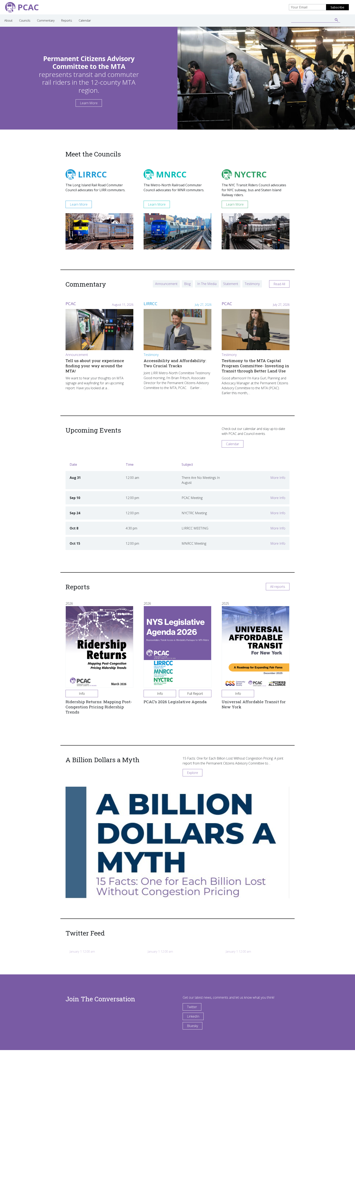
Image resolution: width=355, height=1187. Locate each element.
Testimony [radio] (252, 283)
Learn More (89, 103)
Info (82, 693)
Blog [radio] (187, 283)
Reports (66, 20)
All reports (277, 586)
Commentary (46, 20)
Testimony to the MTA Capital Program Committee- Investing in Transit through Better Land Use (255, 365)
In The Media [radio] (207, 283)
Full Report (195, 693)
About (8, 20)
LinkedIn (193, 1016)
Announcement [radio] (166, 283)
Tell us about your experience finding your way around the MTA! (95, 365)
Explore (192, 772)
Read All (279, 284)
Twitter (192, 1007)
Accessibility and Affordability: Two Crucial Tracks (175, 363)
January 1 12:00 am (82, 951)
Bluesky (192, 1026)
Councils (24, 20)
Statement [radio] (230, 283)
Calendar (85, 20)
